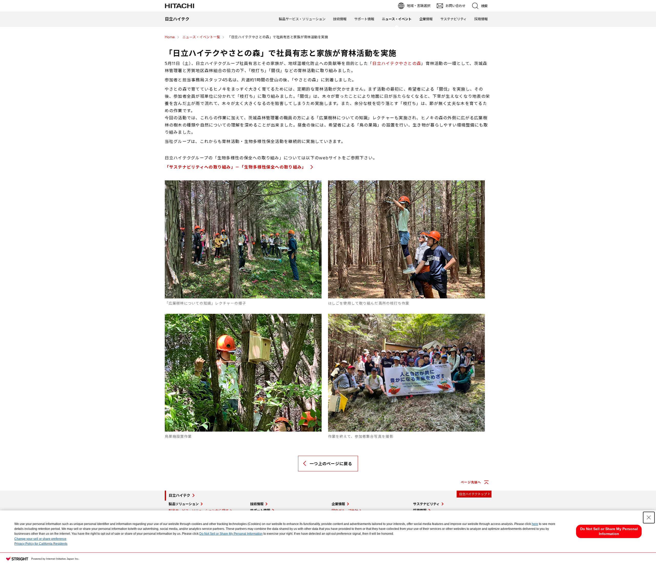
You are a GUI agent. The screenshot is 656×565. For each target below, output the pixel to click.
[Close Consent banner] (648, 517)
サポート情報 (364, 19)
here (535, 524)
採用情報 (481, 19)
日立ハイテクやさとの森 (396, 63)
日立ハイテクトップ (473, 494)
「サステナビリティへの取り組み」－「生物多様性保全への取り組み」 (236, 167)
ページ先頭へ (471, 482)
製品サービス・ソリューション (302, 19)
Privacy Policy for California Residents (40, 543)
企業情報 (426, 19)
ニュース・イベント (397, 19)
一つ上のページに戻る (331, 463)
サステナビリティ (453, 19)
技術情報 (339, 19)
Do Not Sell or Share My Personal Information (231, 533)
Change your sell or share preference (40, 539)
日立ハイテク (179, 495)
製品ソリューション (184, 504)
